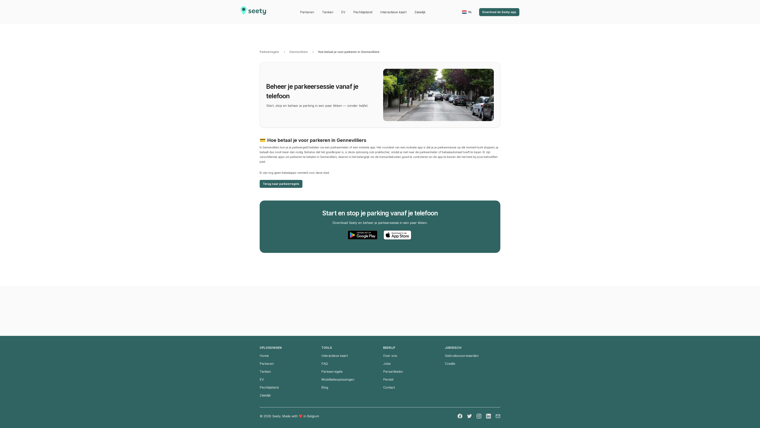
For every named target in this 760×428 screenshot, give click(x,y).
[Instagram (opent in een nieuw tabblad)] (479, 416)
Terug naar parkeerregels (281, 183)
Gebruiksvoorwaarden (462, 356)
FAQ (324, 364)
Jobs (387, 364)
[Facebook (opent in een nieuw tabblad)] (460, 416)
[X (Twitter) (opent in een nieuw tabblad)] (469, 416)
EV (262, 379)
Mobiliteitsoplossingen (337, 379)
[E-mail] (498, 416)
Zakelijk (265, 395)
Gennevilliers (298, 52)
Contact (389, 387)
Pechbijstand (269, 387)
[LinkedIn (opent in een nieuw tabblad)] (488, 416)
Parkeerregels (269, 52)
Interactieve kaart (334, 356)
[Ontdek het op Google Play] (362, 235)
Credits (450, 364)
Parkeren (267, 364)
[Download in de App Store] (397, 235)
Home (264, 356)
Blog (324, 387)
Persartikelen (393, 372)
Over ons (390, 356)
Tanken (265, 372)
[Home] (253, 12)
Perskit (388, 379)
